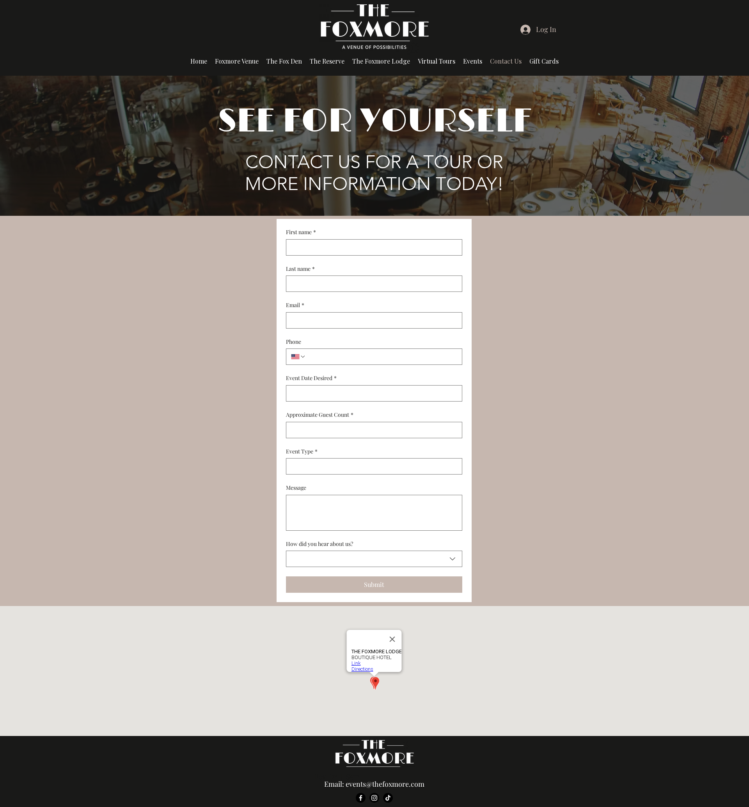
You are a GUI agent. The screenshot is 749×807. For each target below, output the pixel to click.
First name (301, 232)
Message (296, 487)
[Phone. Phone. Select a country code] (298, 357)
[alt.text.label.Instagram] (374, 798)
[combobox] (374, 559)
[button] (436, 61)
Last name (300, 268)
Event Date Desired (311, 378)
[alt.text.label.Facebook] (361, 798)
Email (295, 305)
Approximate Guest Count (319, 414)
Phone (293, 341)
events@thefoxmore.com (385, 784)
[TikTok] (388, 798)
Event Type (302, 451)
